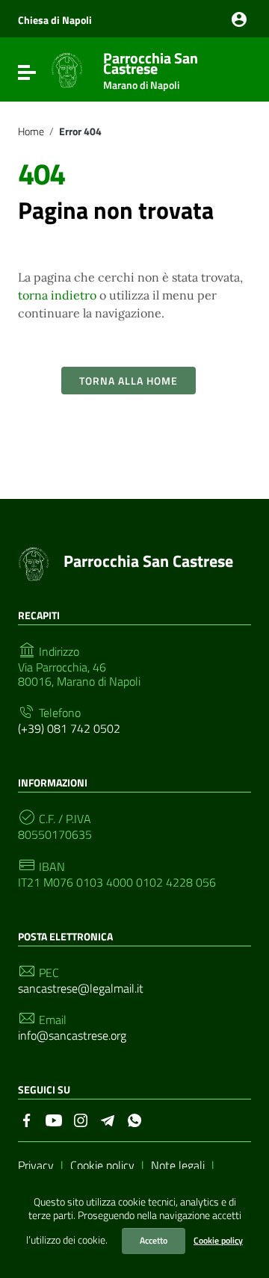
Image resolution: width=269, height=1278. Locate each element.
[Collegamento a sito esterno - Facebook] (27, 1119)
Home (31, 131)
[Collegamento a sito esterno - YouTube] (54, 1119)
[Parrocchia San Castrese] (67, 69)
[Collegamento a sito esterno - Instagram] (81, 1119)
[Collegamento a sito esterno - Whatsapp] (134, 1119)
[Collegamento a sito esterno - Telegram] (108, 1119)
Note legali (178, 1165)
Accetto (153, 1240)
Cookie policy (218, 1240)
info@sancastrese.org (72, 1036)
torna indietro (57, 295)
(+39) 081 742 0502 (69, 729)
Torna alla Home (128, 380)
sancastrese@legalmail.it (80, 988)
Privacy (36, 1165)
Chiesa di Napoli (55, 20)
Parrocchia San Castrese (150, 67)
